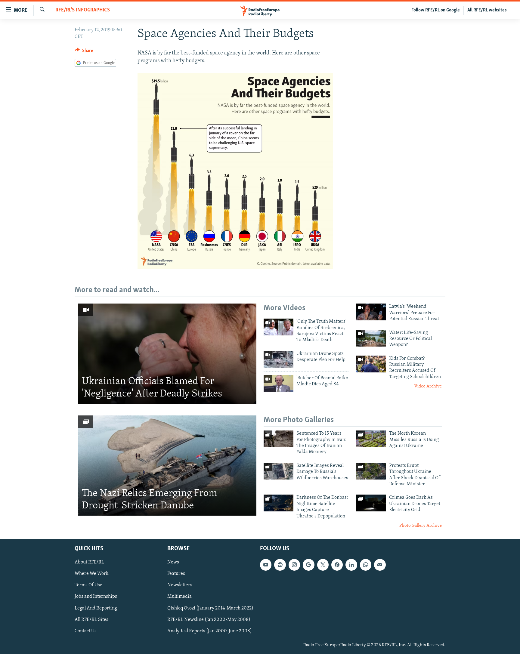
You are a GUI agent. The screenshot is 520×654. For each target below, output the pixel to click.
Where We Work (92, 574)
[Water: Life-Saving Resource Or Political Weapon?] (371, 338)
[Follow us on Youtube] (265, 565)
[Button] (84, 52)
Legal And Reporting (96, 608)
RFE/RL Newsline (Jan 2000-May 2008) (208, 619)
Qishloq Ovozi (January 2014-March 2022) (210, 608)
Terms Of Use (88, 585)
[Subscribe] (379, 565)
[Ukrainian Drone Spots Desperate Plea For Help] (278, 359)
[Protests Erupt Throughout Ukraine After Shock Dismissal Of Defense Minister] (371, 471)
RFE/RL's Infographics (82, 10)
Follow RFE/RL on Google (435, 10)
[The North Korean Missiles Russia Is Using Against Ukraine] (371, 438)
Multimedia (179, 596)
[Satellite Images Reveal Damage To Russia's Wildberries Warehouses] (278, 471)
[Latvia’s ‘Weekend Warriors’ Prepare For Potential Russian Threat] (371, 312)
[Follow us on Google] (308, 565)
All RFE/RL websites (487, 10)
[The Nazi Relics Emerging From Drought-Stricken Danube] (167, 465)
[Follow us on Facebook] (337, 565)
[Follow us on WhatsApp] (365, 565)
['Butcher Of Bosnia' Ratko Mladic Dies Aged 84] (278, 383)
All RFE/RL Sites (91, 619)
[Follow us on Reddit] (280, 565)
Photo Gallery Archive (420, 525)
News (173, 562)
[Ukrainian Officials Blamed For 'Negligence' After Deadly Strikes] (167, 354)
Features (176, 574)
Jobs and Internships (96, 596)
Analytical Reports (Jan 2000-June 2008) (209, 631)
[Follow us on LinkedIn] (351, 565)
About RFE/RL (89, 562)
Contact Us (86, 631)
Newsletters (179, 585)
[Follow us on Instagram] (294, 565)
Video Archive (428, 386)
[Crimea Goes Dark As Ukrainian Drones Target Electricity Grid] (371, 503)
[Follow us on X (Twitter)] (323, 565)
